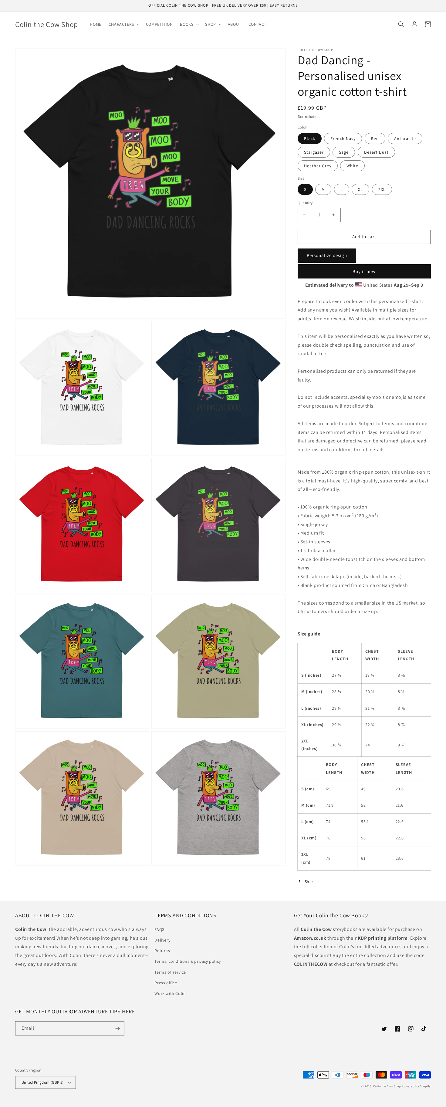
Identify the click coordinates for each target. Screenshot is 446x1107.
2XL (382, 189)
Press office (165, 982)
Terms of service (170, 972)
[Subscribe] (117, 1028)
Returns (162, 950)
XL (360, 189)
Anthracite (405, 138)
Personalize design (327, 255)
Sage (344, 152)
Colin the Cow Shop (387, 1086)
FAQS (159, 929)
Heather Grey (317, 165)
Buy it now (364, 271)
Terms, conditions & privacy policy (187, 961)
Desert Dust (376, 152)
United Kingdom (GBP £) (43, 1082)
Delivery (162, 940)
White (352, 165)
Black (309, 138)
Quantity (305, 202)
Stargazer (314, 152)
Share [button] (310, 881)
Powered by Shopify (416, 1086)
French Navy (343, 138)
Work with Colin (170, 993)
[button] (123, 24)
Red (375, 138)
